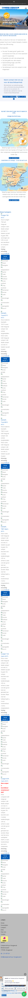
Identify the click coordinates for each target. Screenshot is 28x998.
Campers (3, 927)
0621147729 (5, 3)
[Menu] (26, 8)
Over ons (3, 932)
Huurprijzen (4, 925)
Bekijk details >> (5, 257)
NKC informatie (14, 158)
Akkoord (4, 995)
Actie (2, 930)
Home (2, 923)
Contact (3, 934)
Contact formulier (10, 97)
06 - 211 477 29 (5, 953)
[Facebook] (14, 1)
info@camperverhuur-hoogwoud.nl (18, 3)
